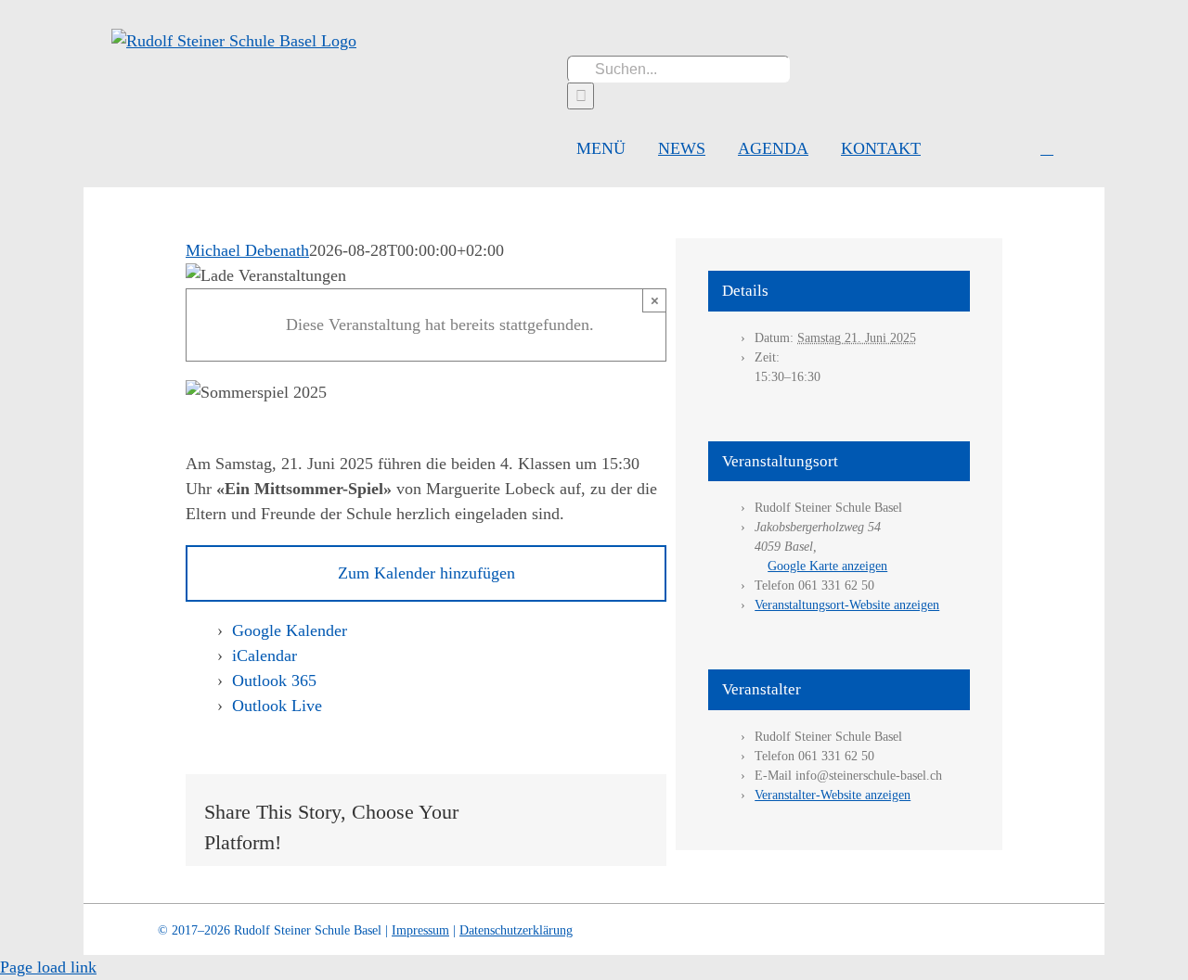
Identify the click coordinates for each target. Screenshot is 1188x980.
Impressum (420, 930)
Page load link (48, 967)
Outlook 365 (274, 680)
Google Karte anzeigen (827, 566)
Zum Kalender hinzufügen (426, 573)
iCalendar (264, 655)
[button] (1046, 148)
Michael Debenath (247, 250)
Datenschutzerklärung (516, 930)
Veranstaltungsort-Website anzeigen (847, 605)
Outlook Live (277, 705)
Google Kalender (289, 630)
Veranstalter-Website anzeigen (832, 795)
